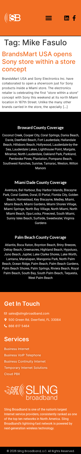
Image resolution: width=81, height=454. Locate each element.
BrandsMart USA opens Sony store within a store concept (38, 61)
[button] (48, 18)
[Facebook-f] (74, 18)
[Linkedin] (66, 18)
